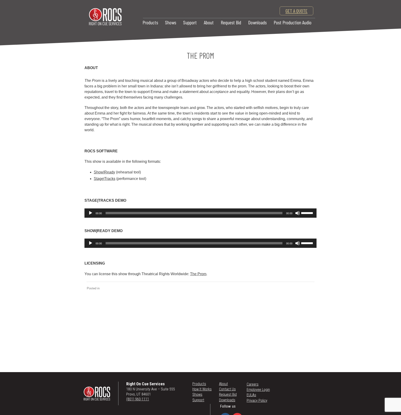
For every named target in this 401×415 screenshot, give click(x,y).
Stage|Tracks (104, 179)
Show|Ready (104, 172)
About (209, 22)
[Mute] (297, 213)
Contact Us (227, 389)
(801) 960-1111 (137, 399)
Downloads (257, 22)
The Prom (198, 274)
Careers (253, 384)
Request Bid (231, 22)
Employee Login (258, 389)
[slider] (307, 212)
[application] (200, 213)
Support (190, 22)
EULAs (251, 395)
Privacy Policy (257, 400)
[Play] (90, 213)
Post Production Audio (292, 22)
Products (150, 22)
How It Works (202, 389)
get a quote (296, 11)
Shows (170, 22)
